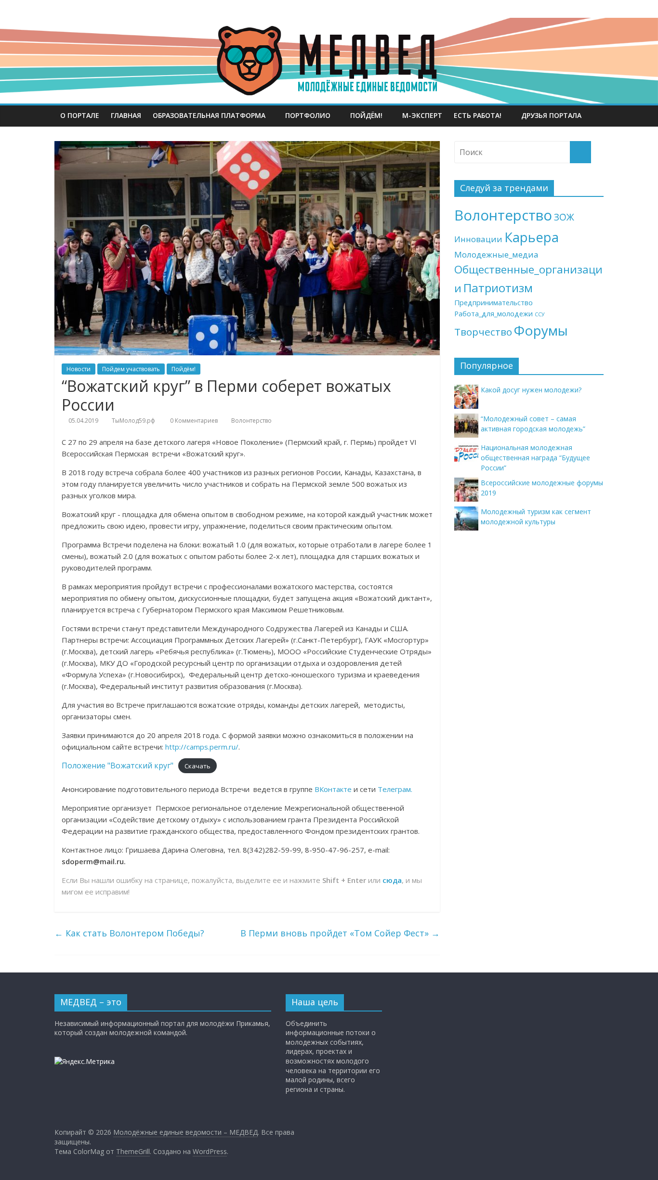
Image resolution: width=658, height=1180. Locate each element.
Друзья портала (551, 115)
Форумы (541, 330)
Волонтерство (251, 420)
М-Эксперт (422, 115)
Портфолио (307, 115)
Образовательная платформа (209, 115)
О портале (79, 115)
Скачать (197, 766)
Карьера (531, 237)
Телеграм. (395, 789)
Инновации (478, 239)
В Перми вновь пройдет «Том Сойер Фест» (340, 933)
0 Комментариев (193, 420)
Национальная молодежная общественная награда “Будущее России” (535, 457)
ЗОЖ (564, 217)
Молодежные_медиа (496, 254)
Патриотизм (498, 288)
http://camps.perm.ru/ (201, 747)
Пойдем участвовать (131, 369)
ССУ (540, 314)
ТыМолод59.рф (133, 420)
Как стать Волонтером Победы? (129, 933)
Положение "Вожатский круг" (117, 765)
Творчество (483, 331)
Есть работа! (477, 115)
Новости (78, 369)
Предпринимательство (493, 302)
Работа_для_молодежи (493, 313)
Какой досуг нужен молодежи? (531, 389)
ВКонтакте (333, 789)
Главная (126, 115)
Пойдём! (366, 115)
